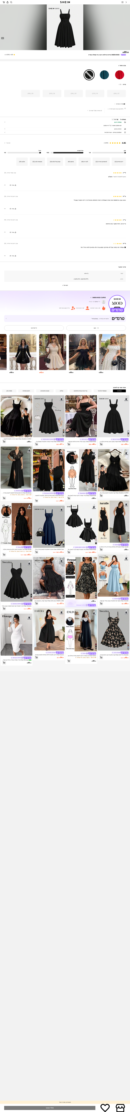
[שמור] (105, 1108)
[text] (65, 177)
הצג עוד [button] (8, 143)
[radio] (119, 74)
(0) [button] (10, 185)
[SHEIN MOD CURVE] (117, 304)
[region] (65, 146)
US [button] (120, 84)
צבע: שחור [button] (123, 65)
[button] (126, 2)
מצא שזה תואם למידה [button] (116, 109)
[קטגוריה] (122, 2)
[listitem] (112, 356)
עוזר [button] (13, 185)
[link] (11, 2)
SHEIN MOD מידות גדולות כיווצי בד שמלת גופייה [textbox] (103, 55)
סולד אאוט (50, 1108)
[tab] (119, 390)
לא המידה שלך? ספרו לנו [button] (95, 110)
